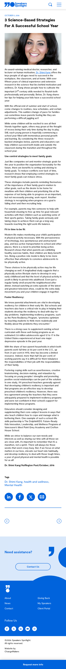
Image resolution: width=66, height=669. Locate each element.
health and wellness (36, 481)
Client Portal (44, 608)
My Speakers (44, 603)
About (8, 598)
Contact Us (33, 566)
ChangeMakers (12, 651)
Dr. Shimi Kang (43, 72)
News (7, 603)
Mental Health (13, 485)
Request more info (33, 664)
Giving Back (44, 598)
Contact (9, 608)
